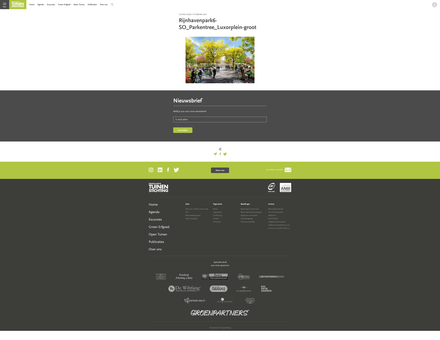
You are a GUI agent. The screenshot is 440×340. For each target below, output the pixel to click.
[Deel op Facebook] (220, 154)
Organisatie (217, 212)
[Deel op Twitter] (225, 154)
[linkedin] (162, 170)
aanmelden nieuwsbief (274, 170)
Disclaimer (213, 328)
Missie (215, 209)
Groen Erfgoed (64, 4)
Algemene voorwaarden (249, 215)
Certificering (217, 215)
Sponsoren (217, 222)
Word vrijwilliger (191, 219)
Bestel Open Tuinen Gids (250, 209)
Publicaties (92, 4)
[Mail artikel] (215, 154)
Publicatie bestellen (248, 222)
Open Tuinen (79, 4)
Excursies (51, 4)
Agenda (40, 4)
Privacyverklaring (225, 328)
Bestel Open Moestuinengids (251, 212)
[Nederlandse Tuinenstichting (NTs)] (17, 4)
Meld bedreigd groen (193, 215)
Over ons (104, 4)
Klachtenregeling (247, 219)
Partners (216, 219)
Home (31, 4)
